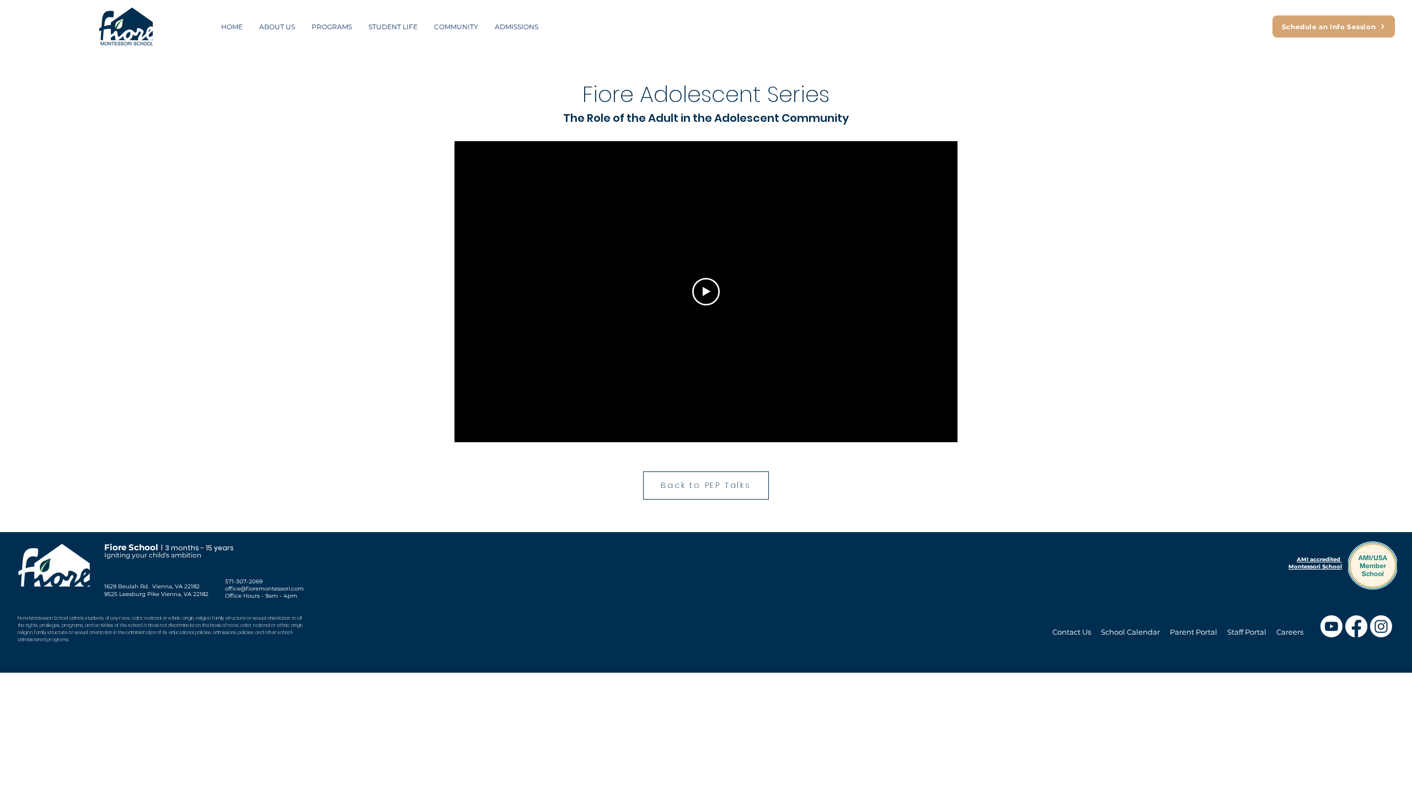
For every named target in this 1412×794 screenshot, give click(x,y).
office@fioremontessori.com (264, 588)
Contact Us (1071, 631)
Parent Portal (1193, 631)
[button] (277, 27)
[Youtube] (1331, 626)
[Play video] (706, 291)
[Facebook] (1356, 626)
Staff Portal (1246, 631)
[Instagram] (1381, 626)
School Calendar (1131, 631)
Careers (1289, 631)
